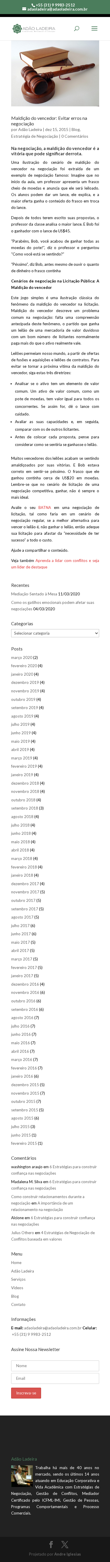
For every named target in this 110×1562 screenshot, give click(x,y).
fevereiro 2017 (24, 967)
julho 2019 (20, 724)
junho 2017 (21, 933)
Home (16, 1262)
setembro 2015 (24, 1110)
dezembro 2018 (25, 783)
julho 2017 (20, 925)
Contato (18, 1304)
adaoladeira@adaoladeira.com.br (53, 1328)
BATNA (44, 507)
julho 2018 (20, 825)
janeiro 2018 (22, 875)
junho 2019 (21, 732)
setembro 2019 (24, 707)
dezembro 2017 (25, 883)
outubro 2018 (23, 800)
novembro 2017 (25, 892)
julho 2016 (20, 1026)
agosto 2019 (22, 716)
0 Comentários (74, 136)
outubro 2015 (23, 1101)
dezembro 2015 (25, 1084)
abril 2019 (20, 749)
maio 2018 (20, 841)
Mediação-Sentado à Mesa (34, 594)
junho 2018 (21, 833)
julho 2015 (20, 1126)
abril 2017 (20, 950)
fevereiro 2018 (24, 867)
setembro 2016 (24, 1009)
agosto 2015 (22, 1118)
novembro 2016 (25, 992)
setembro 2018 (24, 808)
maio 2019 (20, 741)
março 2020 (21, 657)
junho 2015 (21, 1135)
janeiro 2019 (22, 774)
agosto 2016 (22, 1017)
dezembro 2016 (25, 984)
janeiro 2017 (22, 975)
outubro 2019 (23, 699)
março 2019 (21, 758)
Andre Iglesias (67, 1554)
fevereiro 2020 (24, 665)
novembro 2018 (25, 791)
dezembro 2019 (25, 682)
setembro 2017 (24, 909)
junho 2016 (21, 1034)
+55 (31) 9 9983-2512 (31, 1334)
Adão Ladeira (30, 129)
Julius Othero (22, 1232)
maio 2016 (20, 1042)
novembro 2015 (25, 1093)
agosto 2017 (22, 917)
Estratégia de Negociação (34, 136)
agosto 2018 (22, 816)
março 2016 (21, 1059)
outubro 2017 (23, 900)
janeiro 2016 (22, 1076)
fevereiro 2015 (24, 1143)
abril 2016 (20, 1051)
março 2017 (21, 959)
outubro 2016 (23, 1001)
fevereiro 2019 (24, 766)
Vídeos (17, 1287)
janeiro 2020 (22, 674)
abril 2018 (20, 850)
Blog (76, 129)
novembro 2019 (25, 691)
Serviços (18, 1279)
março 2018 (21, 858)
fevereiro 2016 (24, 1068)
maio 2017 (20, 942)
